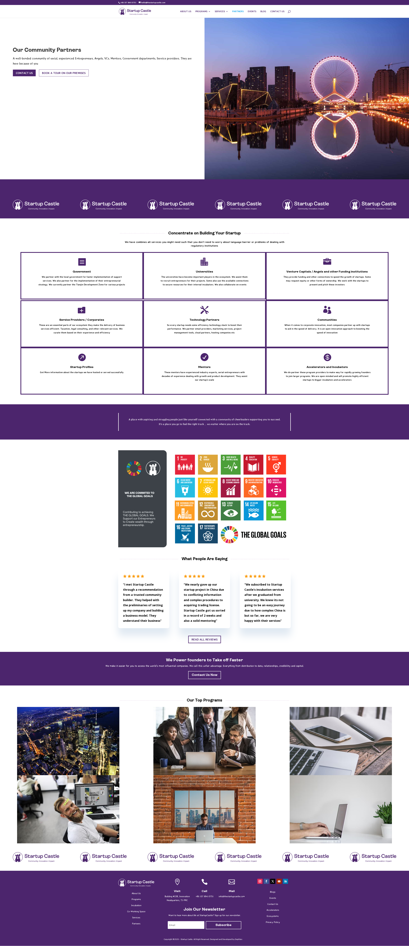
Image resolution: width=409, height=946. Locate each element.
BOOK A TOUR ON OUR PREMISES (64, 73)
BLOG (263, 11)
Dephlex (238, 939)
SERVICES (220, 11)
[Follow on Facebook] (266, 881)
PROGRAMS (201, 11)
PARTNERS (238, 11)
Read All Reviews (205, 639)
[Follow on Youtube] (279, 881)
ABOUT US (185, 11)
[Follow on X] (272, 881)
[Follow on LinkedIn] (285, 881)
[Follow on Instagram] (259, 881)
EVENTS (252, 11)
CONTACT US (277, 11)
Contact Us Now (204, 675)
